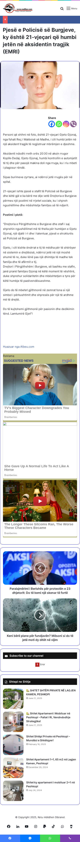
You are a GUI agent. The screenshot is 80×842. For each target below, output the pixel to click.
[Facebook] (51, 124)
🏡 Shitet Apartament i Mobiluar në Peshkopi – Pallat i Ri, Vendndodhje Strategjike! (48, 717)
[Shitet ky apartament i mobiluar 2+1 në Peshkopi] (13, 791)
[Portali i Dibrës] (18, 8)
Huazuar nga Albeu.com (18, 346)
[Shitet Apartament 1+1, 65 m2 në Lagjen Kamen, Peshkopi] (13, 768)
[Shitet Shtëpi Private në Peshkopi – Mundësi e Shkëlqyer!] (13, 745)
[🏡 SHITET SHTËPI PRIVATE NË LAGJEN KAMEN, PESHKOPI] (13, 699)
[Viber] (73, 124)
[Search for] (62, 10)
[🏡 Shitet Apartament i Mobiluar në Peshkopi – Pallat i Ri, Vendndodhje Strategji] (13, 722)
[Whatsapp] (59, 124)
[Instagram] (66, 124)
